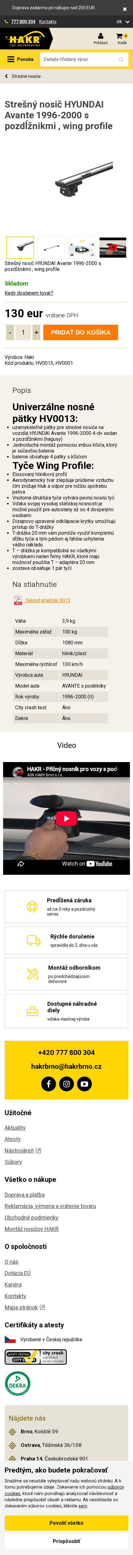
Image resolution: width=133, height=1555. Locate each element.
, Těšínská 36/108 (51, 1445)
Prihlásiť (101, 43)
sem (83, 1506)
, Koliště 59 (39, 1431)
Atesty (13, 1139)
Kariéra (13, 1284)
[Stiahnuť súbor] (18, 600)
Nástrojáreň (19, 1150)
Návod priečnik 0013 (47, 600)
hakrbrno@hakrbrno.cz (66, 1066)
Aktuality (15, 1127)
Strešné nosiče (26, 76)
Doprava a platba (25, 1194)
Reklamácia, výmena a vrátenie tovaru (50, 1206)
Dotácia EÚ (18, 1273)
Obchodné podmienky (31, 1217)
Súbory (13, 1162)
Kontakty (48, 21)
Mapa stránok (21, 1307)
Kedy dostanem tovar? (29, 293)
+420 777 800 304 (66, 1052)
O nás (12, 1261)
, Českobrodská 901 (54, 1459)
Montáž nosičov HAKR (32, 1229)
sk (120, 21)
